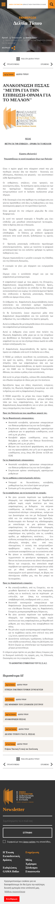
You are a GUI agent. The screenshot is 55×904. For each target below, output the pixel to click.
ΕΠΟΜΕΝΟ (45, 64)
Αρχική (5, 37)
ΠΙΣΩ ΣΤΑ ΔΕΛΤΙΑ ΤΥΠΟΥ (30, 58)
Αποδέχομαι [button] (11, 899)
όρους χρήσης (29, 841)
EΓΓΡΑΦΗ (27, 832)
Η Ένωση (8, 852)
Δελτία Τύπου (31, 37)
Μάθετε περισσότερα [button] (15, 891)
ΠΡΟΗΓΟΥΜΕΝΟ (13, 64)
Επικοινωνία (33, 871)
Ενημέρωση (17, 37)
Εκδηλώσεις (10, 867)
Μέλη (29, 860)
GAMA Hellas (11, 871)
